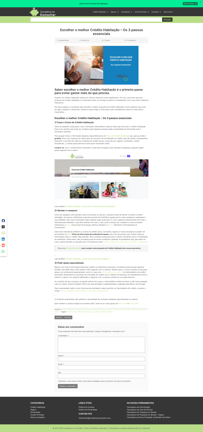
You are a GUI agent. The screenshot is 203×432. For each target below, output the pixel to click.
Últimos (57, 312)
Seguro (33, 410)
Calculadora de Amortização (138, 407)
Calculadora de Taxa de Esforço (140, 410)
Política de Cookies (86, 407)
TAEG (68, 225)
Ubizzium (146, 428)
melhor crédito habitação (104, 312)
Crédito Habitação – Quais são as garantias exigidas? (87, 259)
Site (59, 373)
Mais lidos (102, 309)
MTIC (111, 225)
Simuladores (125, 12)
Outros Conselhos (113, 309)
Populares (142, 309)
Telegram (133, 304)
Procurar (167, 20)
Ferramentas (35, 412)
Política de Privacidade (88, 410)
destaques (86, 309)
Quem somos (168, 12)
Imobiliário (94, 309)
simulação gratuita (73, 248)
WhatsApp (122, 304)
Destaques (78, 309)
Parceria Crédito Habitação (129, 309)
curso (93, 312)
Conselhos (155, 12)
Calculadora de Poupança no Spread (141, 412)
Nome (61, 356)
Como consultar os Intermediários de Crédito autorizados (84, 291)
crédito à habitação (83, 312)
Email (61, 364)
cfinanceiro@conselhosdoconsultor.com (95, 418)
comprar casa (71, 312)
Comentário (63, 335)
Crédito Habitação (99, 12)
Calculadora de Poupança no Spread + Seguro (145, 415)
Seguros (113, 12)
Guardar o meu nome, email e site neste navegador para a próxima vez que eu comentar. (95, 381)
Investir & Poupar (141, 12)
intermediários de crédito (112, 272)
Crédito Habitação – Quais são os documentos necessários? (90, 206)
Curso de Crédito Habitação (117, 136)
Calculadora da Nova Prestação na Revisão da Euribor (148, 417)
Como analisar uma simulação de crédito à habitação (125, 242)
